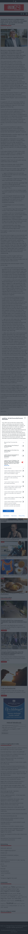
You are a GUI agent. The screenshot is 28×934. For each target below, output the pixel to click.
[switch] (23, 446)
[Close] (25, 418)
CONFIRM (8, 510)
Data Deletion (6, 515)
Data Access (14, 515)
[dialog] (14, 467)
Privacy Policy (22, 515)
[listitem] (14, 443)
